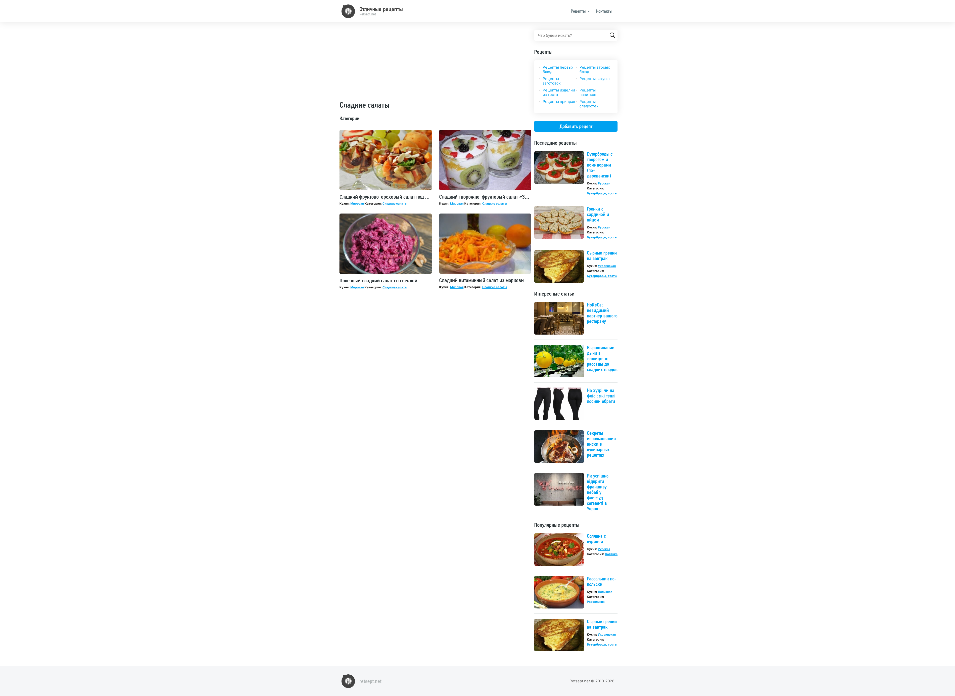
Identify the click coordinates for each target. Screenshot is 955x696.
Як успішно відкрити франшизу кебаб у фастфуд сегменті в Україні (598, 492)
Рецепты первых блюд (558, 69)
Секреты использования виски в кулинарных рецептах (601, 444)
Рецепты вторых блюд (594, 69)
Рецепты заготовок (552, 81)
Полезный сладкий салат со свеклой (378, 280)
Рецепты (578, 11)
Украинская (607, 266)
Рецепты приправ (559, 101)
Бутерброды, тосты (602, 193)
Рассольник (596, 602)
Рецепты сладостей (589, 103)
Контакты (604, 11)
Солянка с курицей (596, 538)
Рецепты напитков (587, 92)
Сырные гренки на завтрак (602, 255)
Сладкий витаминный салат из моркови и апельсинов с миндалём (509, 280)
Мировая (357, 203)
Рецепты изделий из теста (559, 92)
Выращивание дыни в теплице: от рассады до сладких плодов (602, 358)
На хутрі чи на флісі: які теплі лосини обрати (601, 395)
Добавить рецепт (576, 126)
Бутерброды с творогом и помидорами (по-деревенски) (600, 165)
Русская (604, 183)
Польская (605, 592)
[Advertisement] (435, 64)
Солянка (611, 554)
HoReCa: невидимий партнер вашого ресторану (602, 313)
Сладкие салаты (394, 203)
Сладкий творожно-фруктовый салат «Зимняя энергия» (499, 196)
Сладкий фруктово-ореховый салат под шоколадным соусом (404, 196)
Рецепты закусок (595, 78)
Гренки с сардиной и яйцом (598, 214)
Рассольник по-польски (602, 581)
